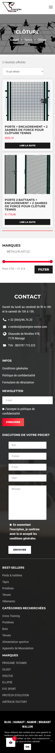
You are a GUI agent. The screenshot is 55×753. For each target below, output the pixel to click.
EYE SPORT (9, 689)
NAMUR (31, 722)
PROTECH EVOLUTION (15, 695)
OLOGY (6, 669)
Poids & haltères (12, 575)
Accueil (14, 40)
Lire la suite (27, 145)
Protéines (8, 588)
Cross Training (11, 616)
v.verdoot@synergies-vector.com (27, 327)
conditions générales (22, 538)
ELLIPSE (7, 682)
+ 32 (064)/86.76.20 (20, 320)
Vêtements (8, 601)
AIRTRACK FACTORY (14, 702)
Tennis (28, 40)
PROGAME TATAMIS (14, 663)
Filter (43, 269)
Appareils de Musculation (17, 648)
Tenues (6, 595)
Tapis (5, 582)
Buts (5, 629)
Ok (27, 746)
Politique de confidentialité (18, 375)
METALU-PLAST (18, 251)
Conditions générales (15, 368)
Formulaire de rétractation (18, 382)
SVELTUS (7, 676)
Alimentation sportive (15, 642)
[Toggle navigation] (51, 7)
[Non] (51, 740)
